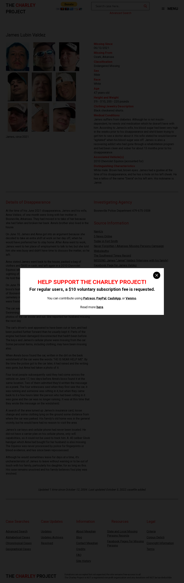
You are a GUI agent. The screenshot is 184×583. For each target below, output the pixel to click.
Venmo (131, 298)
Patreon (89, 298)
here (99, 307)
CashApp (114, 298)
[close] (156, 275)
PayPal (101, 298)
